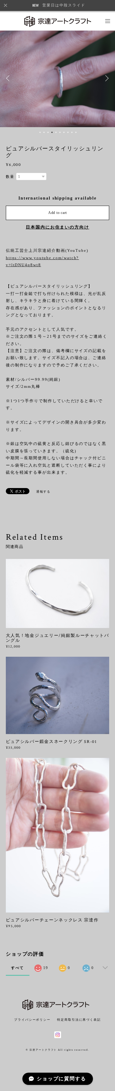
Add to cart (57, 213)
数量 (10, 176)
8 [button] (68, 132)
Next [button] (106, 78)
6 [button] (60, 132)
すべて (17, 968)
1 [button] (40, 132)
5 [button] (56, 132)
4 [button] (52, 132)
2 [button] (44, 132)
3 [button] (48, 132)
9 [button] (72, 132)
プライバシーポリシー (32, 1019)
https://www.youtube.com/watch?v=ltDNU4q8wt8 (42, 261)
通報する (43, 491)
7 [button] (64, 132)
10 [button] (76, 132)
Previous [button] (9, 78)
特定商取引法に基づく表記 (79, 1019)
